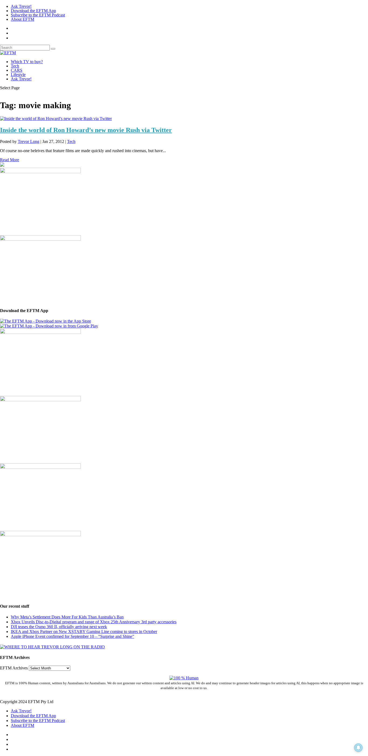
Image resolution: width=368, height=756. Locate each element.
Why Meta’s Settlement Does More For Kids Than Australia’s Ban (67, 617)
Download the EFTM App (33, 10)
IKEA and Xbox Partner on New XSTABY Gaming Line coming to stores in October (84, 631)
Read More (9, 160)
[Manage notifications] (358, 747)
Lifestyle (18, 74)
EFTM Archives (14, 668)
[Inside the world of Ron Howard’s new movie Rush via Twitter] (56, 118)
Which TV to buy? (27, 61)
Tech (15, 66)
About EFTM (22, 19)
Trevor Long (28, 141)
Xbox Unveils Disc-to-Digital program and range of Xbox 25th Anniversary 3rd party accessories (93, 622)
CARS (16, 70)
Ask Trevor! (21, 6)
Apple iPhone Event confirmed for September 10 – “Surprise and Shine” (72, 636)
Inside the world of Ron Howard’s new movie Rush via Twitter (86, 130)
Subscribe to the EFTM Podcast (38, 15)
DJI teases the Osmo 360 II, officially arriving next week (59, 626)
